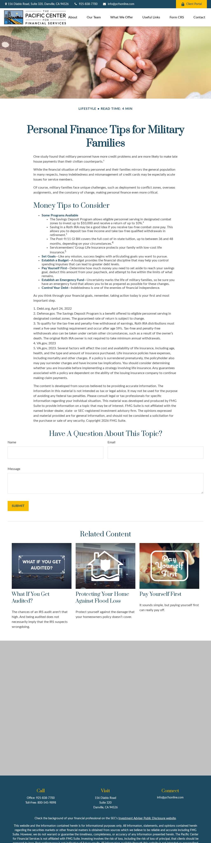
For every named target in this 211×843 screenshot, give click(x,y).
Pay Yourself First (160, 594)
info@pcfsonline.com (121, 4)
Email (111, 442)
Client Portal (194, 4)
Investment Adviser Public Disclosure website (147, 818)
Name (12, 442)
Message (14, 469)
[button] (73, 17)
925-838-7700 (88, 4)
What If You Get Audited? (30, 598)
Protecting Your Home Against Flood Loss (102, 598)
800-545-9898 (47, 802)
